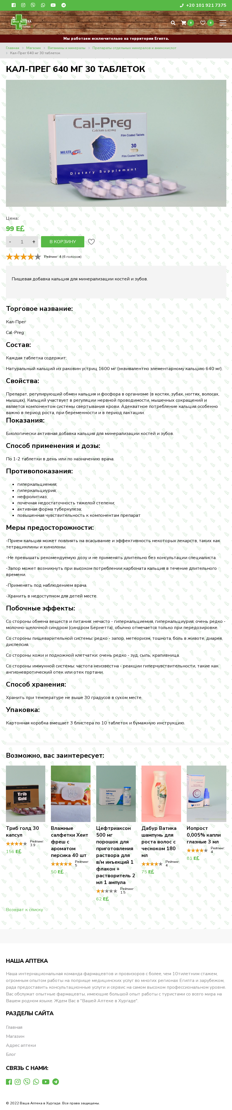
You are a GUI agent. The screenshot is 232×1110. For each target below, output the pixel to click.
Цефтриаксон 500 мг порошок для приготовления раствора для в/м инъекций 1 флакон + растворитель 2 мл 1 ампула (115, 855)
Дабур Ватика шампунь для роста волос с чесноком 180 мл (159, 842)
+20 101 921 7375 (205, 5)
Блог (11, 1054)
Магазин (15, 1036)
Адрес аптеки (21, 1045)
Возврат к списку (24, 910)
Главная (14, 1027)
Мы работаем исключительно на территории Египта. (116, 38)
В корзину (63, 242)
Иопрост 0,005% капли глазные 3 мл (204, 835)
